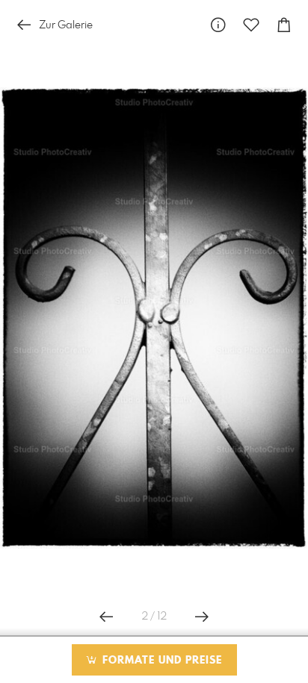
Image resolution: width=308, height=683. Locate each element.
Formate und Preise (160, 660)
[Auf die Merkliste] (251, 25)
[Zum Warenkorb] (284, 25)
